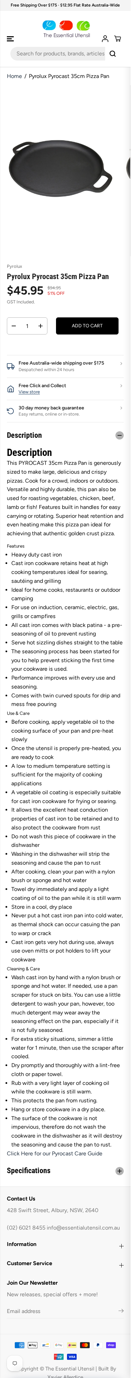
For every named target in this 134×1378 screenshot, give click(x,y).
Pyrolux (14, 266)
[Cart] (117, 38)
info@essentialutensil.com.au (83, 1227)
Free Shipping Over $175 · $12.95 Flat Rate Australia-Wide (65, 5)
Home (14, 76)
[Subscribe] (121, 1312)
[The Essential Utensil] (65, 29)
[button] (11, 39)
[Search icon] (112, 54)
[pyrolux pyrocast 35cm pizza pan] (60, 170)
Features (15, 546)
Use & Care (18, 713)
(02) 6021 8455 (26, 1227)
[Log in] (105, 38)
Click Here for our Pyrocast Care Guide (54, 1153)
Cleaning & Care (23, 968)
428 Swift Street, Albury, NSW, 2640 (52, 1210)
